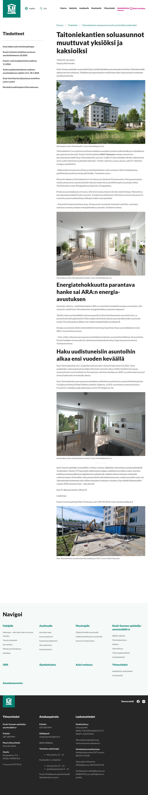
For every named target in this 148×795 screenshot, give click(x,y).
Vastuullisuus (117, 648)
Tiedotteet (73, 25)
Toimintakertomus (119, 640)
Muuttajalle (96, 8)
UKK (5, 664)
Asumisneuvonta (13, 683)
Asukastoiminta (45, 649)
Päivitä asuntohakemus (12, 649)
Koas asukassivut (46, 636)
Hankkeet (7, 653)
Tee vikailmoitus (45, 645)
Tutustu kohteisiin (10, 640)
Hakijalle (73, 8)
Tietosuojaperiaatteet (121, 653)
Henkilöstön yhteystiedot (122, 671)
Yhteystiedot (109, 8)
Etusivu (63, 8)
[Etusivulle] (11, 9)
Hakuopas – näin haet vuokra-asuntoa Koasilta (18, 634)
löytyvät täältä (9, 746)
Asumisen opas (45, 632)
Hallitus (115, 644)
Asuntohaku (8, 644)
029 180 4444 (9, 736)
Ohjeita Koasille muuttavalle (87, 632)
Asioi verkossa (139, 8)
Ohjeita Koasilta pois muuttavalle (89, 636)
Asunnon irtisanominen (85, 641)
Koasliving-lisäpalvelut (48, 641)
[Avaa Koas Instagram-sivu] (143, 701)
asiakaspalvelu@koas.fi (49, 736)
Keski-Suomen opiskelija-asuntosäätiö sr (127, 627)
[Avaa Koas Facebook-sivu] (138, 701)
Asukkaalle (84, 8)
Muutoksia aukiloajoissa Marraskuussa (20, 87)
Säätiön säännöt (118, 636)
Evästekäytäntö (118, 657)
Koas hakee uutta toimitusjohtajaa (18, 46)
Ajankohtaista (123, 8)
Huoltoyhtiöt (117, 675)
